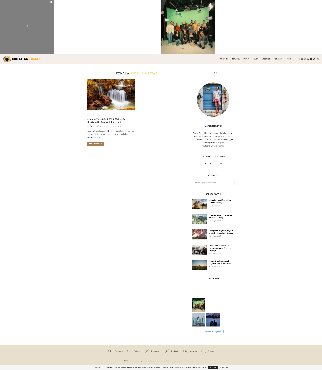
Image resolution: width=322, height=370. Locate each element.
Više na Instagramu (213, 332)
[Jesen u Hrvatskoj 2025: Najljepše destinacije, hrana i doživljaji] (111, 94)
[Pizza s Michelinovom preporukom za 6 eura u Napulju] (199, 250)
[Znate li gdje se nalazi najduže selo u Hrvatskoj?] (199, 265)
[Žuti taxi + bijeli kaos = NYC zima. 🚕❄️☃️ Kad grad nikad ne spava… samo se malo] (227, 319)
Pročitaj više (95, 144)
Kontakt (278, 59)
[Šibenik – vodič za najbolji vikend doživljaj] (199, 204)
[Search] (318, 59)
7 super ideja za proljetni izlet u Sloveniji (220, 216)
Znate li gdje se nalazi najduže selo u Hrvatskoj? (220, 262)
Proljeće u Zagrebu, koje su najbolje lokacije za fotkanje (221, 231)
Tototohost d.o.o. (192, 361)
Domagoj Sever (96, 126)
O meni (288, 59)
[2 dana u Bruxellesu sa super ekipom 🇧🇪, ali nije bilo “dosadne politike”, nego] (188, 27)
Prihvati (213, 367)
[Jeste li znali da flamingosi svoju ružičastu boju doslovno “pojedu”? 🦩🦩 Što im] (295, 27)
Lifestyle (266, 59)
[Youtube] (311, 59)
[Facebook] (299, 59)
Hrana (255, 59)
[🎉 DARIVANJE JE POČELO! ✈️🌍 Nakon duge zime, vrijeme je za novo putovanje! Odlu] (134, 27)
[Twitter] (302, 59)
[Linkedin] (308, 59)
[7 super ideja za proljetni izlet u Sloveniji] (199, 219)
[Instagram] (305, 59)
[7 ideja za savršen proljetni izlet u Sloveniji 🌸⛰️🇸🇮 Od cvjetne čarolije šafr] (27, 27)
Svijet (246, 59)
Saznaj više (223, 367)
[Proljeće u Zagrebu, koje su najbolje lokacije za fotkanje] (199, 234)
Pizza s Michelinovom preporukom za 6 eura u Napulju (220, 248)
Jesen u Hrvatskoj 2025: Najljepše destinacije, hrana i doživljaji (106, 121)
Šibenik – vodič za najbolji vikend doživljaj (221, 201)
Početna (224, 59)
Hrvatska (236, 59)
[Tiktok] (314, 59)
